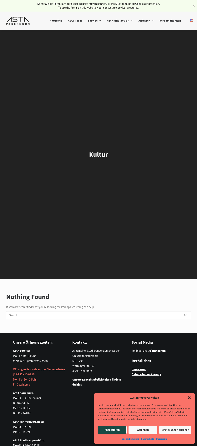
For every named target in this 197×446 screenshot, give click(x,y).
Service (93, 21)
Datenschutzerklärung (146, 374)
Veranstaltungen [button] (170, 21)
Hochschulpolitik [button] (118, 21)
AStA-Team (75, 21)
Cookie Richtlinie (130, 438)
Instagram (159, 351)
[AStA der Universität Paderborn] (18, 21)
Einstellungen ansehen (175, 430)
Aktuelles (56, 21)
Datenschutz (147, 438)
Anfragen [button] (144, 21)
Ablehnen (143, 430)
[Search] (98, 315)
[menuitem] (56, 21)
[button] (189, 398)
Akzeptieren (112, 430)
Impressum (161, 438)
